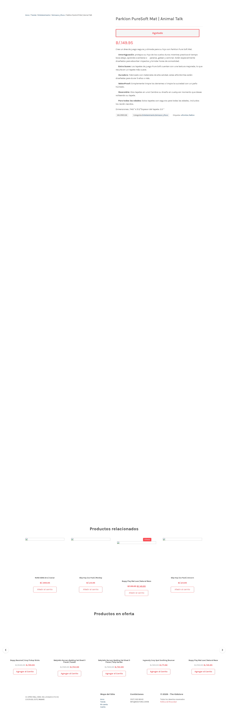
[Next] (222, 650)
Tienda (33, 15)
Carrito (103, 707)
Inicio (27, 15)
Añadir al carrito (45, 589)
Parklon (191, 115)
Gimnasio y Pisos (58, 15)
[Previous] (6, 650)
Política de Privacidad (168, 702)
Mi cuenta (104, 704)
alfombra (184, 115)
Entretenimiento (44, 15)
